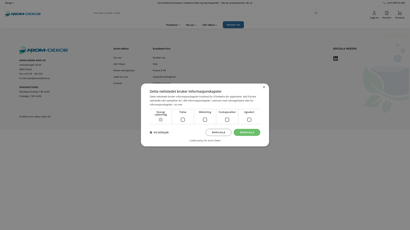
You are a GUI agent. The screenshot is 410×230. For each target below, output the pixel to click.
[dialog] (205, 115)
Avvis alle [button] (218, 132)
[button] (159, 132)
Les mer (178, 104)
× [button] (264, 87)
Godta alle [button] (247, 132)
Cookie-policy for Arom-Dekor (205, 140)
